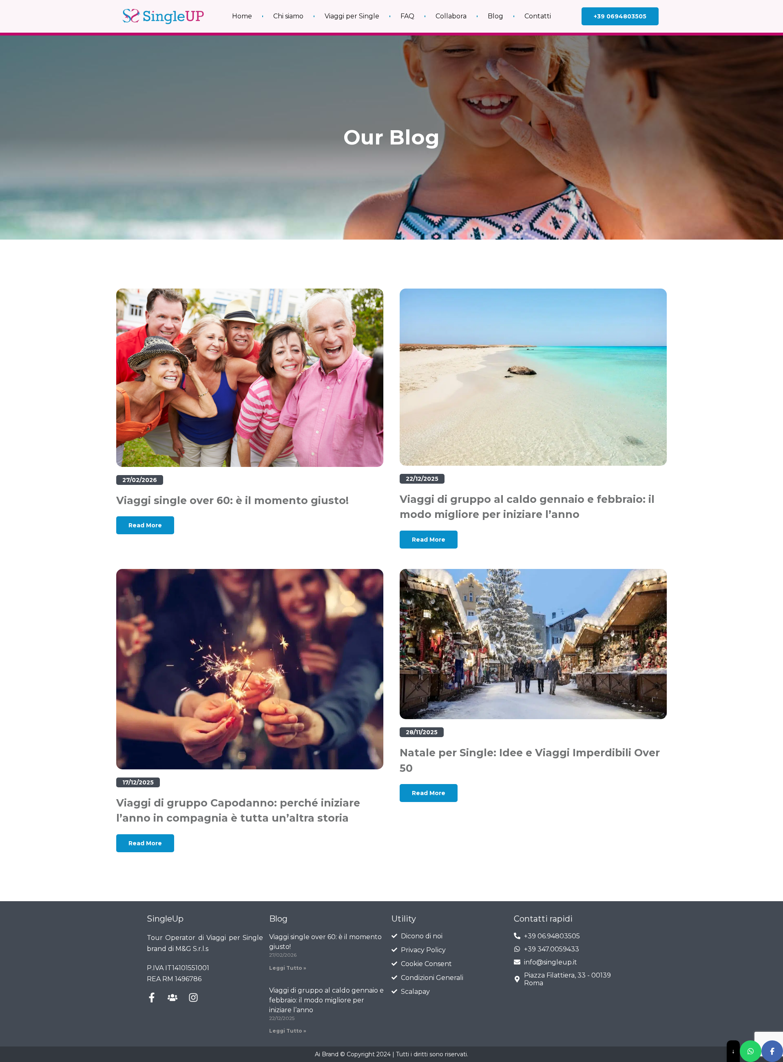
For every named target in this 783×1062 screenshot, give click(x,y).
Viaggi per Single (352, 16)
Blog (495, 16)
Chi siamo (288, 16)
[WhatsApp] (750, 1051)
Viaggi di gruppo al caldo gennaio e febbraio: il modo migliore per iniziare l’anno (326, 1000)
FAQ (407, 16)
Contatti (537, 16)
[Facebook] (772, 1051)
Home (242, 16)
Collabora (451, 16)
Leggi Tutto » (287, 968)
